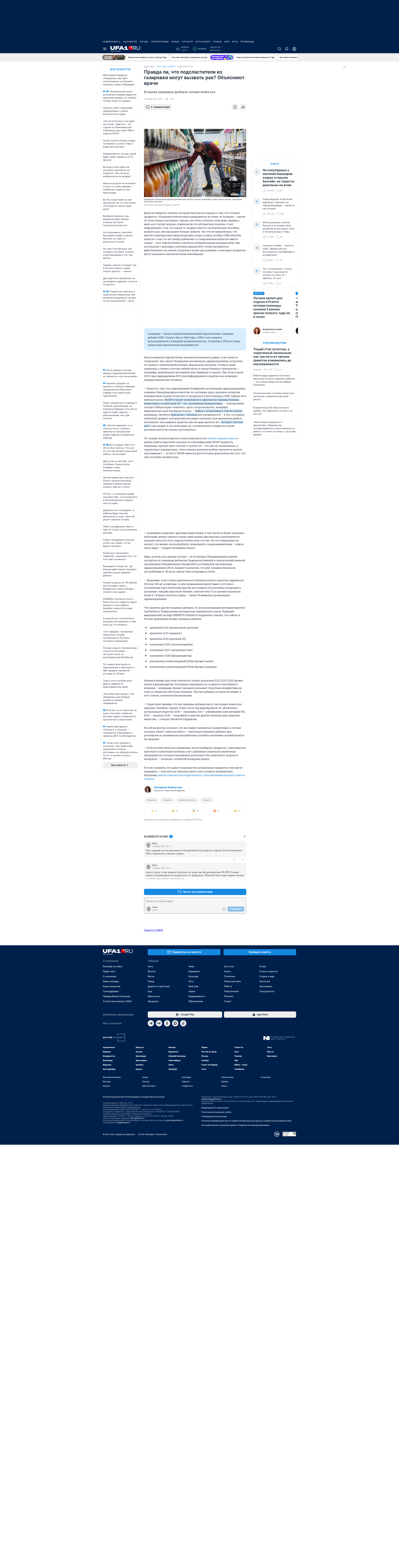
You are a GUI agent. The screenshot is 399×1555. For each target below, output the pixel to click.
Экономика (265, 986)
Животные (154, 996)
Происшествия (232, 981)
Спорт (262, 966)
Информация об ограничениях (215, 1108)
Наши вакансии (111, 986)
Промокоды (247, 42)
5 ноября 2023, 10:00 (153, 99)
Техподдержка (111, 991)
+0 (234, 859)
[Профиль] (294, 49)
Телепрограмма (160, 42)
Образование (195, 1001)
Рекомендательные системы (214, 1116)
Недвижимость (112, 42)
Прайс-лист (109, 971)
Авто (150, 966)
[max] (175, 1023)
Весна (151, 976)
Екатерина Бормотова (168, 787)
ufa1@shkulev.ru (137, 1118)
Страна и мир (266, 976)
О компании (109, 976)
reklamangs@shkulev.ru (211, 1099)
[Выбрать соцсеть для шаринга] (243, 107)
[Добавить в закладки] (235, 107)
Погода (144, 42)
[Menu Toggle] (104, 49)
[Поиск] (279, 49)
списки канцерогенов (220, 438)
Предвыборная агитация (116, 996)
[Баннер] (113, 57)
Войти (155, 910)
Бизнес (152, 971)
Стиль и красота (268, 971)
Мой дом (193, 986)
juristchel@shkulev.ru (174, 1120)
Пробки (217, 42)
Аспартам (167, 800)
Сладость (206, 800)
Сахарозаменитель (187, 800)
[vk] (159, 1023)
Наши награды (111, 981)
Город (151, 981)
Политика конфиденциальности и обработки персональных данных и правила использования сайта (246, 1121)
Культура (193, 976)
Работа (228, 986)
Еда (150, 991)
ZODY (227, 42)
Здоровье (153, 1001)
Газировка (151, 800)
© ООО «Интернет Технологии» (152, 1134)
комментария (160, 107)
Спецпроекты (266, 991)
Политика (229, 976)
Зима (191, 966)
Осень (227, 971)
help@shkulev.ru (123, 1122)
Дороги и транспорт (159, 986)
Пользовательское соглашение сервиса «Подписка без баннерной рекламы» (235, 1125)
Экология (264, 981)
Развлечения (231, 991)
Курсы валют (203, 42)
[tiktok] (183, 1023)
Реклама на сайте (112, 966)
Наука (191, 991)
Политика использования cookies (216, 1112)
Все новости (120, 69)
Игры (235, 42)
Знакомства (130, 42)
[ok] (167, 1023)
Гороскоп (187, 42)
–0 (242, 859)
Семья (227, 1001)
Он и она (229, 966)
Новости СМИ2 (153, 930)
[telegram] (151, 1023)
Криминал (194, 971)
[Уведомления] (287, 49)
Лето (191, 981)
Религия (228, 996)
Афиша (175, 42)
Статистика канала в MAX (117, 1001)
